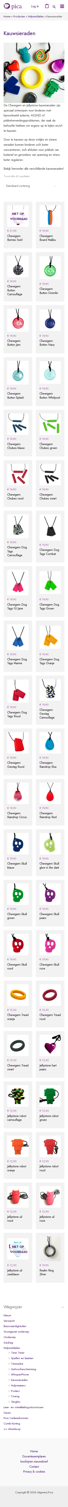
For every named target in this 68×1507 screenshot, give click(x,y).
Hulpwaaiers (18, 1385)
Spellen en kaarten (22, 1358)
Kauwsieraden (19, 1380)
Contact (34, 1466)
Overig (15, 1396)
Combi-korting (12, 1424)
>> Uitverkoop (12, 1429)
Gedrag (8, 1343)
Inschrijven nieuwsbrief (34, 1461)
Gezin (7, 1413)
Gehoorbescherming (23, 1369)
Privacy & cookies (34, 1471)
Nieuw (7, 1315)
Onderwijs (10, 1337)
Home (34, 1451)
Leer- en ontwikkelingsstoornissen (24, 1407)
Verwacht (9, 1321)
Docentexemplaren (34, 1456)
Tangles (15, 1402)
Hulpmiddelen (12, 1348)
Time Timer (17, 1353)
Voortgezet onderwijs (16, 1332)
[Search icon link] (54, 7)
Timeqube (17, 1364)
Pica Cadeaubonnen (16, 1418)
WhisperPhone (20, 1374)
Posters (15, 1391)
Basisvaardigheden (15, 1326)
